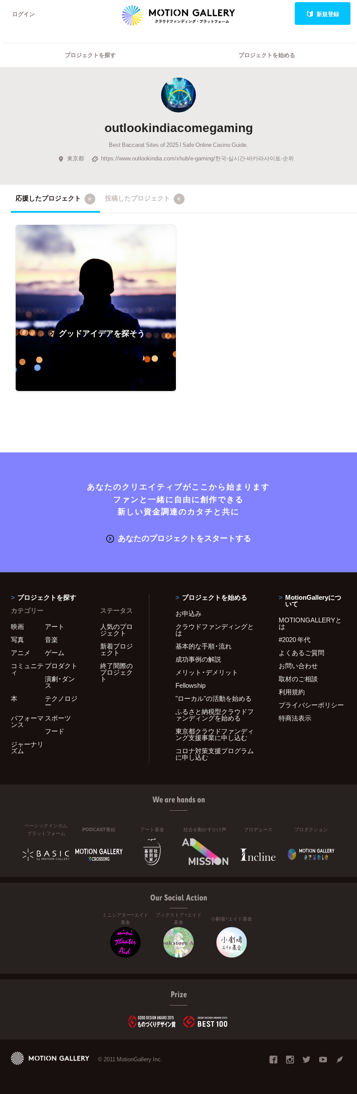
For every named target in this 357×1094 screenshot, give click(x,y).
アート (54, 626)
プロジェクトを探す (90, 55)
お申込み (188, 613)
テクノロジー (61, 701)
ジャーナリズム (27, 747)
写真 (17, 639)
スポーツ (58, 718)
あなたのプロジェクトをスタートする (184, 538)
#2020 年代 (294, 639)
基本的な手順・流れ (203, 646)
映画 (17, 626)
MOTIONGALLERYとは (310, 623)
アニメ (20, 652)
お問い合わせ (298, 665)
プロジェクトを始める (267, 55)
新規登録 (328, 14)
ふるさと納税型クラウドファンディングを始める (214, 715)
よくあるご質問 (301, 652)
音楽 (51, 639)
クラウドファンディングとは (214, 630)
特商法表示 (295, 718)
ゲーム (54, 652)
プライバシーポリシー (311, 705)
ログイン (23, 14)
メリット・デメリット (206, 672)
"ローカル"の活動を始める (213, 698)
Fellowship (190, 685)
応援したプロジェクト (53, 198)
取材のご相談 (298, 678)
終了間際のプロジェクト (116, 672)
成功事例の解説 (198, 659)
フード (54, 731)
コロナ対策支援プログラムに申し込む (214, 754)
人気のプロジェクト (116, 630)
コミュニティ (27, 669)
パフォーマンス (27, 721)
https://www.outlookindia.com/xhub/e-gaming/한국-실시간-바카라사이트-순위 (197, 158)
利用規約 (292, 691)
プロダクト (61, 665)
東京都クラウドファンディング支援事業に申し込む (214, 734)
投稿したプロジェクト (142, 198)
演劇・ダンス (60, 682)
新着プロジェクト (116, 649)
